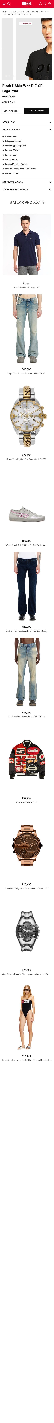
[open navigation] (4, 3)
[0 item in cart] (49, 3)
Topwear (24, 11)
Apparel (14, 11)
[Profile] (41, 4)
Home (5, 11)
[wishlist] (45, 3)
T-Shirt (34, 11)
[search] (9, 3)
